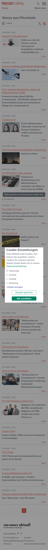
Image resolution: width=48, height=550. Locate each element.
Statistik (12, 279)
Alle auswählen (24, 299)
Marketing (13, 283)
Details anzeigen (15, 287)
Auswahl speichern (24, 292)
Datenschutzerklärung (16, 266)
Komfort (12, 275)
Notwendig (14, 271)
